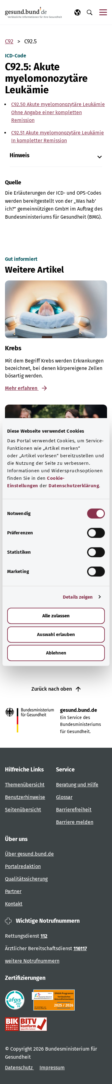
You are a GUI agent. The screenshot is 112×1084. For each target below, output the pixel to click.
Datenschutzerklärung (74, 486)
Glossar (64, 797)
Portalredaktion (23, 866)
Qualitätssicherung (26, 879)
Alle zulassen (56, 616)
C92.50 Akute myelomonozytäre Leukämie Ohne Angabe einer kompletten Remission (58, 112)
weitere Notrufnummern (32, 961)
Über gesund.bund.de (29, 854)
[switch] (96, 533)
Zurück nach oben (52, 689)
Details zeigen (78, 597)
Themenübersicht (24, 785)
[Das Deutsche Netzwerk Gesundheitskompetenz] (54, 1000)
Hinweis (20, 155)
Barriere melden (74, 822)
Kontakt (13, 904)
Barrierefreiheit (73, 810)
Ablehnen (56, 653)
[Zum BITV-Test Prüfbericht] (26, 1024)
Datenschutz (19, 1068)
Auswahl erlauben (56, 634)
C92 (9, 41)
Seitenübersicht (23, 810)
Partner (13, 891)
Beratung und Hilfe (77, 785)
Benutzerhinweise (25, 797)
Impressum (52, 1068)
